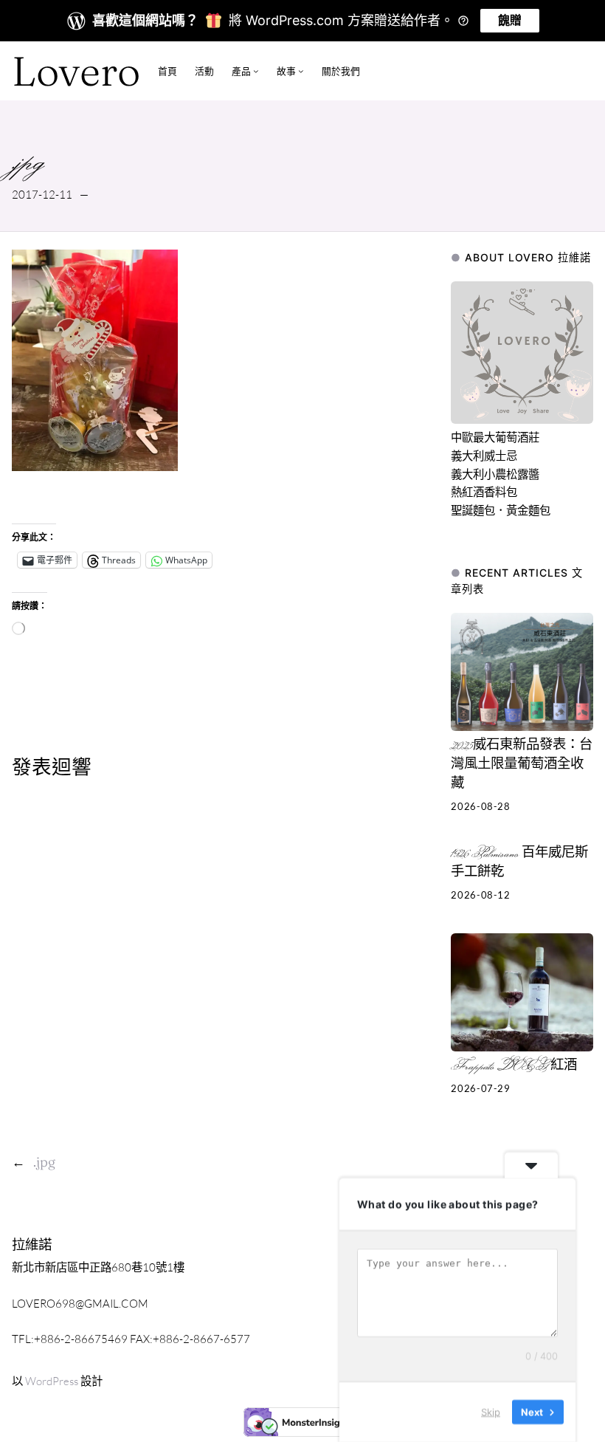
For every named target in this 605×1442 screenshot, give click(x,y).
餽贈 (510, 20)
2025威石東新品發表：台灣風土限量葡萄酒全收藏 (521, 765)
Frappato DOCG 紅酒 (514, 1066)
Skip (490, 1412)
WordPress (51, 1381)
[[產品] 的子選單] (256, 71)
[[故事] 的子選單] (301, 71)
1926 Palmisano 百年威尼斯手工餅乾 (519, 863)
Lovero (76, 71)
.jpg (44, 1161)
